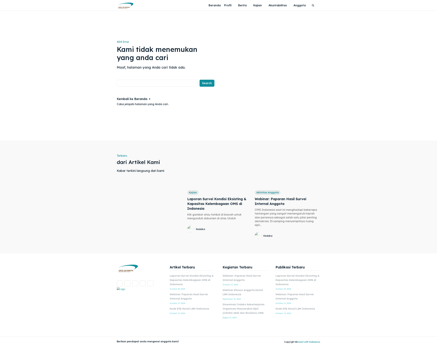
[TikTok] (135, 283)
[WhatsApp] (150, 283)
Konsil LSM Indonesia (308, 342)
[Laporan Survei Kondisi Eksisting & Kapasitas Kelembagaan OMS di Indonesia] (220, 170)
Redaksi (200, 229)
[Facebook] (120, 283)
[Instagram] (127, 283)
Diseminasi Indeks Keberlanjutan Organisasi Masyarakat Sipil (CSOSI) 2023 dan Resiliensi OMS (243, 309)
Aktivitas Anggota (267, 192)
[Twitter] (143, 283)
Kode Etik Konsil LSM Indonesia (189, 308)
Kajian (193, 192)
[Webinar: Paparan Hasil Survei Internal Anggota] (287, 170)
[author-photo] (191, 229)
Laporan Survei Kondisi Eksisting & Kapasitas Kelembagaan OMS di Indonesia (216, 204)
